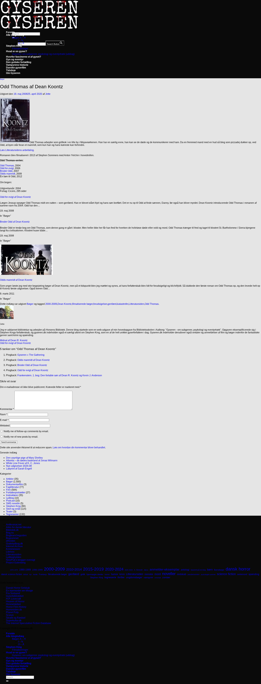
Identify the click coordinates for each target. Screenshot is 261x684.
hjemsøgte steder (95, 574)
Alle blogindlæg (15, 35)
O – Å (21, 43)
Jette (47, 94)
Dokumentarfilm (14, 484)
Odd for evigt (7, 168)
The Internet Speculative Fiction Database (28, 623)
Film (8, 489)
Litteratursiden (136, 304)
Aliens (146, 570)
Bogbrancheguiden (16, 535)
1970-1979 (14, 570)
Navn (3, 414)
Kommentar (7, 409)
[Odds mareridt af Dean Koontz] (26, 274)
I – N (20, 40)
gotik (83, 574)
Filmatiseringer (20, 48)
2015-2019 (93, 569)
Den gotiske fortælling (18, 62)
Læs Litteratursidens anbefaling (17, 150)
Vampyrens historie (17, 65)
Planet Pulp (12, 612)
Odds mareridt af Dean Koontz (16, 280)
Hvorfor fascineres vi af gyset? (23, 56)
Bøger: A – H (19, 37)
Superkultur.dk (13, 620)
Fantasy (43, 574)
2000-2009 (51, 304)
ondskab (181, 574)
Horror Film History (16, 607)
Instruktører (12, 495)
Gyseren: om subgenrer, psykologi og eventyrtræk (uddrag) (43, 54)
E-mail (4, 420)
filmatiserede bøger (82, 304)
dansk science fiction (11, 574)
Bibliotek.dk (12, 530)
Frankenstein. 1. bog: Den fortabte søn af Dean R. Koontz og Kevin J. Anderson (59, 375)
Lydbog (10, 498)
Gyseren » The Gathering (30, 355)
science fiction (226, 574)
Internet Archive (14, 546)
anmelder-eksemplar (164, 569)
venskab (158, 578)
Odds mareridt (7, 173)
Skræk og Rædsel (15, 617)
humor (114, 574)
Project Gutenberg (16, 562)
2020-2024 (114, 569)
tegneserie (110, 577)
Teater (9, 511)
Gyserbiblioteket (14, 596)
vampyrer (148, 577)
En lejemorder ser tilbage (19, 590)
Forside (10, 32)
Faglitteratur (12, 487)
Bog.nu (10, 532)
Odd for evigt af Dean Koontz (15, 197)
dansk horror (238, 569)
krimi (122, 574)
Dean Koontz (65, 304)
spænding (253, 574)
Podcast (10, 500)
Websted (5, 425)
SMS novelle (13, 503)
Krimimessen (13, 549)
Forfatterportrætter (15, 492)
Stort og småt (13, 509)
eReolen (10, 541)
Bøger (2, 79)
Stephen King (14, 46)
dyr (30, 574)
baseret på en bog (198, 570)
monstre (149, 574)
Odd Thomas (7, 165)
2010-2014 (74, 569)
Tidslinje (11, 70)
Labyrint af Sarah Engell (19, 468)
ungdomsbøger (134, 577)
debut (25, 574)
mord (158, 574)
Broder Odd (6, 171)
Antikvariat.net (13, 524)
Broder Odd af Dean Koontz (15, 221)
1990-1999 (37, 570)
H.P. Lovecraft (13, 598)
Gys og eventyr (14, 59)
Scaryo (10, 615)
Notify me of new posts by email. (21, 436)
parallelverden (194, 574)
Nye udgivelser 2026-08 (19, 466)
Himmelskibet (13, 604)
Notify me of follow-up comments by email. (26, 431)
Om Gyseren (13, 73)
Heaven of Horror (15, 601)
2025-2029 (129, 570)
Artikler (10, 479)
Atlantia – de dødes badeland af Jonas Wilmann (31, 460)
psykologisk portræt (208, 574)
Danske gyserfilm (16, 67)
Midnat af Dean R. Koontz (13, 340)
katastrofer (122, 304)
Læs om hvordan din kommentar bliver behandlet (79, 447)
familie (35, 574)
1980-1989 (25, 569)
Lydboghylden (13, 557)
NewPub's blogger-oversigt (20, 560)
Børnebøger (219, 570)
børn (210, 569)
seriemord (242, 574)
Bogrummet (12, 538)
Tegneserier (12, 514)
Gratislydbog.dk (14, 543)
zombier (166, 577)
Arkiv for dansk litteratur (18, 527)
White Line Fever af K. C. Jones (23, 463)
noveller (169, 574)
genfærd (112, 304)
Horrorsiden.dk (14, 609)
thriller (121, 577)
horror (107, 574)
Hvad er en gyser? (16, 51)
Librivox (10, 551)
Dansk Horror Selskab (18, 588)
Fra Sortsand (13, 593)
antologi (185, 569)
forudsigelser (100, 304)
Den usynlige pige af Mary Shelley (24, 457)
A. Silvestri (138, 570)
